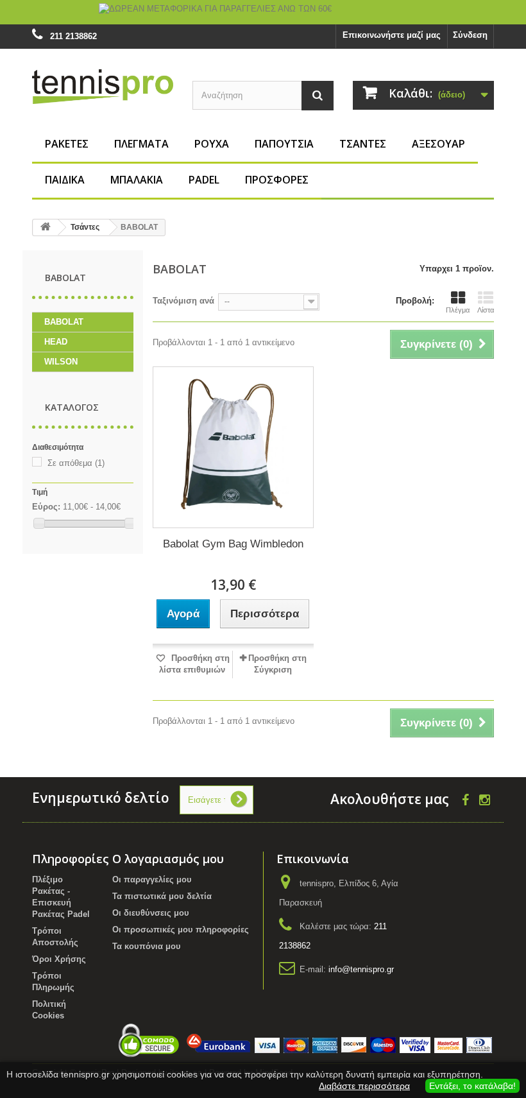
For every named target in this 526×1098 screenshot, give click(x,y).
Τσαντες (362, 144)
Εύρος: (46, 506)
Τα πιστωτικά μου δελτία (162, 896)
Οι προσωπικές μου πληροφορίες (180, 929)
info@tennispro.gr (361, 969)
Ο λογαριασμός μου (168, 858)
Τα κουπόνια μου (146, 946)
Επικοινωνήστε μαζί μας (392, 35)
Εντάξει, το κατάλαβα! (472, 1086)
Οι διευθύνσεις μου (150, 913)
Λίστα (485, 310)
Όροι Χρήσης (59, 959)
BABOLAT (63, 322)
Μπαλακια (136, 180)
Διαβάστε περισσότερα (364, 1086)
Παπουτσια (284, 144)
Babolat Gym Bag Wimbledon (233, 544)
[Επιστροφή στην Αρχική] (45, 227)
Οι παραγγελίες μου (152, 879)
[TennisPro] (102, 86)
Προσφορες (277, 180)
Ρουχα (211, 144)
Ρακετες (67, 144)
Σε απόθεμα (76, 463)
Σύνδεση (470, 35)
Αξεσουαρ (438, 144)
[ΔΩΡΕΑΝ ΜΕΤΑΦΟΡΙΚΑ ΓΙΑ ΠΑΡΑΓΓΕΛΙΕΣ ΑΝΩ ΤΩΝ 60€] (263, 12)
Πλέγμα (458, 310)
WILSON (61, 361)
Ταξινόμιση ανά (183, 300)
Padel (204, 180)
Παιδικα (65, 180)
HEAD (55, 342)
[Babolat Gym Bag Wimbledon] (233, 447)
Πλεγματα (141, 144)
